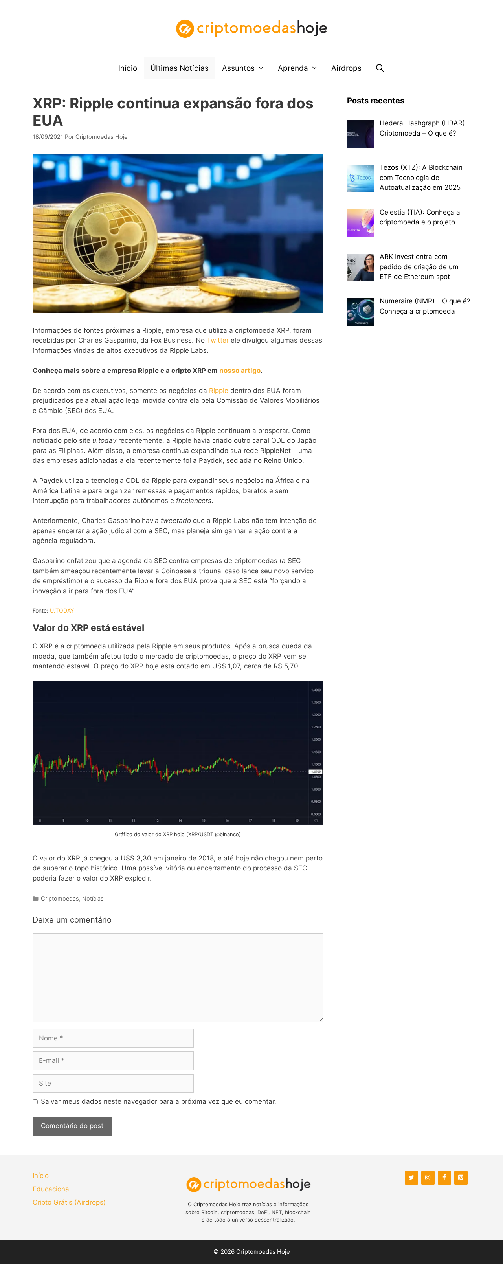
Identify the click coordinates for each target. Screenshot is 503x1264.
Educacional (52, 1189)
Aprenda (293, 68)
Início (127, 68)
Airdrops (346, 68)
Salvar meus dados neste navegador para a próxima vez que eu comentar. (158, 1101)
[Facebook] (444, 1178)
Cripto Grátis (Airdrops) (69, 1202)
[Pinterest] (461, 1178)
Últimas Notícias (180, 68)
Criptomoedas (60, 898)
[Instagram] (428, 1178)
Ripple (218, 390)
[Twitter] (411, 1178)
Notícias (93, 898)
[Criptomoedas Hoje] (251, 28)
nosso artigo (240, 370)
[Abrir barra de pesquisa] (379, 68)
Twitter (218, 340)
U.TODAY (62, 610)
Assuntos (238, 68)
